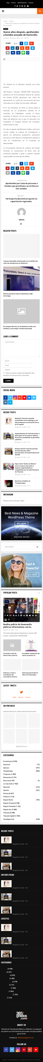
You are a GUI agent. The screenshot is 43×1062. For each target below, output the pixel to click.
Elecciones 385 (8, 780)
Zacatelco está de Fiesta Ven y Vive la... (10, 654)
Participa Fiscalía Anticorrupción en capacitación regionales (21, 200)
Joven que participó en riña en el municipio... (30, 674)
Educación (7, 777)
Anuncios (6, 764)
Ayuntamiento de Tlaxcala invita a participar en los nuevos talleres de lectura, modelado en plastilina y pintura (27, 436)
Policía (5, 28)
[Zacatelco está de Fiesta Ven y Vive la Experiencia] (12, 645)
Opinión (6, 790)
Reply (14, 697)
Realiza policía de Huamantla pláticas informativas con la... (17, 626)
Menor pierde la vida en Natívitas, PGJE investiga (18, 294)
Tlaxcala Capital (9, 816)
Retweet (20, 697)
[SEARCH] (37, 547)
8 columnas (7, 761)
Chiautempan (8, 771)
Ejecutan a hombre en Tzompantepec (22, 482)
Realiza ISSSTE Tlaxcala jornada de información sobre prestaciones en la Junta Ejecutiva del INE (27, 451)
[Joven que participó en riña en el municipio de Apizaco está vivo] (31, 665)
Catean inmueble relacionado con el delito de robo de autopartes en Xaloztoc (20, 262)
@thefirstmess (21, 746)
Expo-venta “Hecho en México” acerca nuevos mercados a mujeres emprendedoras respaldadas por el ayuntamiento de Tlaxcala (27, 468)
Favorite (27, 697)
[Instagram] (18, 1049)
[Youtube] (35, 1049)
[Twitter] (12, 1049)
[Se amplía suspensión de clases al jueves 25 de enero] (31, 645)
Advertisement (22, 3)
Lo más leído (8, 784)
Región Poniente (9, 806)
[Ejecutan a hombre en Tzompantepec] (8, 483)
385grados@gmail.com (26, 1038)
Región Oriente (8, 803)
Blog (8, 3)
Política (6, 797)
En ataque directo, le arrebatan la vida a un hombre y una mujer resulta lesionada (19, 327)
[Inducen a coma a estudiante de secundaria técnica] (12, 665)
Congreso (7, 774)
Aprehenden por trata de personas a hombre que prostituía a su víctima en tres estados (21, 186)
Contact (30, 3)
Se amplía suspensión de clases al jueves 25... (31, 654)
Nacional (6, 787)
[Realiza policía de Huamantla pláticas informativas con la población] (21, 610)
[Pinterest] (24, 1049)
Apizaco (6, 768)
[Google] (29, 1049)
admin (7, 38)
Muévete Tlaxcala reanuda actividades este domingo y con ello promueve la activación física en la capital (27, 421)
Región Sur (7, 809)
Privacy (13, 3)
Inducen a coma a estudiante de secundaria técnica (10, 675)
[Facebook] (6, 1049)
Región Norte (8, 800)
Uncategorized (8, 819)
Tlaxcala (6, 813)
